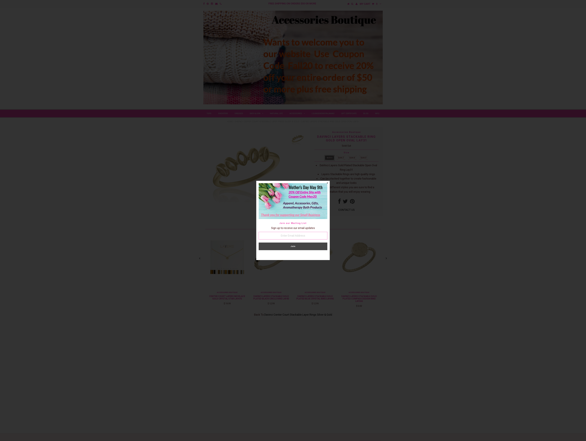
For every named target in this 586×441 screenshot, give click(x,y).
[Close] (327, 183)
